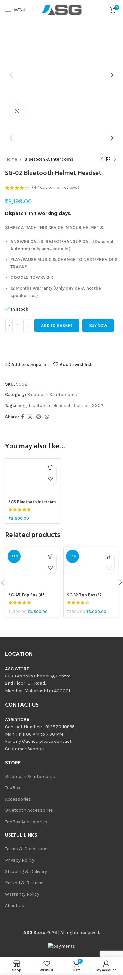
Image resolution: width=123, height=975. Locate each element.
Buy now (98, 325)
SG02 (97, 405)
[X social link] (30, 417)
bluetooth (39, 405)
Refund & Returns (24, 883)
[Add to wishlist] (50, 479)
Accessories (18, 799)
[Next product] (115, 159)
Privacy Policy (19, 860)
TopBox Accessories (26, 822)
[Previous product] (101, 159)
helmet (81, 405)
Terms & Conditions (26, 849)
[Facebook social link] (22, 417)
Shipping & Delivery (26, 871)
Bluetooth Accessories (29, 810)
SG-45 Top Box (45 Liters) (27, 598)
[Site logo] (61, 9)
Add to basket (56, 325)
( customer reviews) (55, 187)
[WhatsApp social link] (47, 417)
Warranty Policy (22, 894)
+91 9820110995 (59, 727)
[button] (50, 468)
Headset (62, 405)
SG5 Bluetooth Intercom (32, 502)
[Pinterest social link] (38, 417)
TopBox (12, 787)
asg (21, 405)
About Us (14, 905)
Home (11, 159)
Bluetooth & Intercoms (48, 159)
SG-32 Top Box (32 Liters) (84, 598)
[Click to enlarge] (17, 111)
